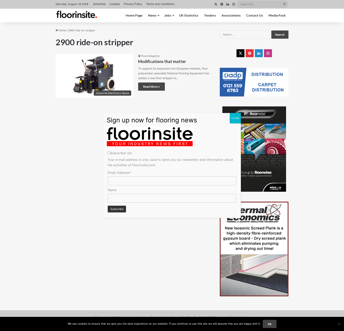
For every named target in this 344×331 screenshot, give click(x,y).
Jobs (167, 15)
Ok (270, 324)
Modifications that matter (162, 61)
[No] (339, 324)
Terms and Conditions (160, 4)
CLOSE (235, 118)
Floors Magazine (150, 55)
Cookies (114, 4)
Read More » (151, 86)
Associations (231, 15)
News (152, 15)
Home (62, 30)
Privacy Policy (133, 4)
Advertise (99, 4)
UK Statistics (188, 15)
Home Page (134, 15)
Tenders (210, 15)
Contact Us (254, 15)
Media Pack (277, 15)
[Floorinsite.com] (77, 14)
